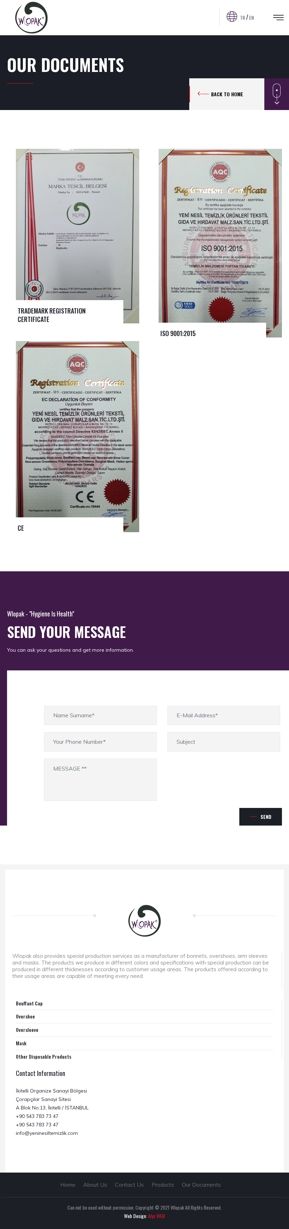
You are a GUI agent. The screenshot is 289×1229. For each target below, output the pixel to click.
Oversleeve (27, 1029)
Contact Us (129, 1184)
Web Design (135, 1215)
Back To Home (227, 94)
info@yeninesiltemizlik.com (47, 1133)
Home (67, 1184)
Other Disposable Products (43, 1056)
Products (163, 1184)
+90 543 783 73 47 (37, 1116)
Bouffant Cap (29, 1003)
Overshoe (25, 1016)
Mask (21, 1043)
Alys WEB (156, 1215)
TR (242, 17)
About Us (95, 1184)
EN (251, 17)
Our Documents (201, 1184)
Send (265, 816)
